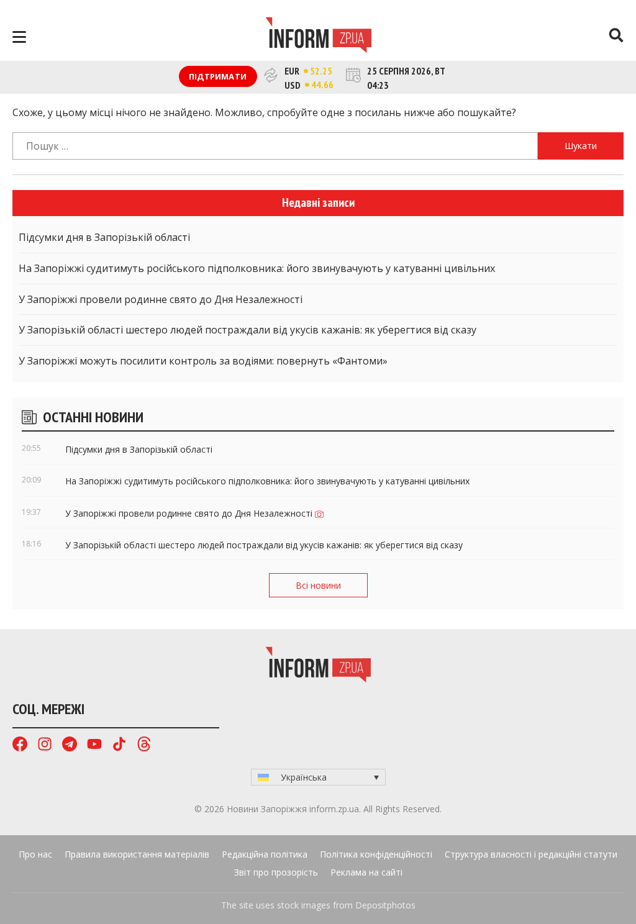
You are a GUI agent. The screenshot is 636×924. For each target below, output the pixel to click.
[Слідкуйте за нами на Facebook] (19, 745)
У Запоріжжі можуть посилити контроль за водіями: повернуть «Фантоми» (203, 361)
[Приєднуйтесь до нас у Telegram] (69, 745)
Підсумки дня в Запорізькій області (104, 237)
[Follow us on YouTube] (94, 745)
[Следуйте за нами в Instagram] (44, 745)
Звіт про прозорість (276, 872)
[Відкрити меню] (19, 37)
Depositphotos (385, 905)
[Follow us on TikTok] (119, 745)
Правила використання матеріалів (137, 854)
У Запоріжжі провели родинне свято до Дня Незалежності (160, 299)
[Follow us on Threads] (144, 745)
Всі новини (318, 585)
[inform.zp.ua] (318, 37)
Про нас (35, 854)
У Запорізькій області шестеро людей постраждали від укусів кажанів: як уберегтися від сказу (247, 330)
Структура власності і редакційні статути (531, 854)
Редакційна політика (264, 854)
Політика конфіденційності (376, 854)
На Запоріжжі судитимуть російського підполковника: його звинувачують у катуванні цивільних (257, 268)
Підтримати (218, 76)
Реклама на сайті (366, 872)
